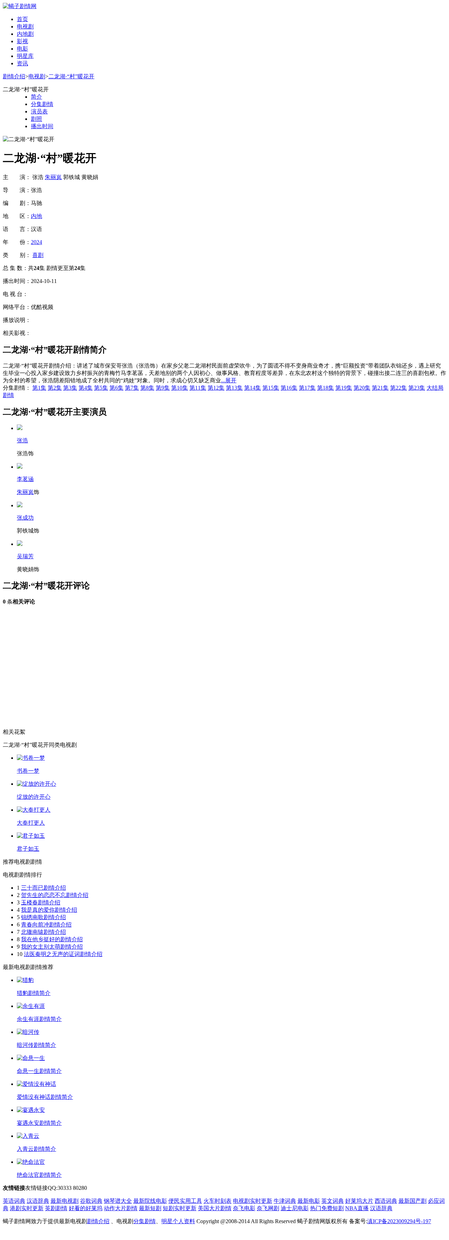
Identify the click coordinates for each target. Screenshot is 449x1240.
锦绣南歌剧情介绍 (43, 917)
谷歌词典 (91, 1201)
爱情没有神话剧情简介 (45, 1097)
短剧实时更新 (179, 1208)
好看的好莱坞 (85, 1208)
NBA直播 (357, 1208)
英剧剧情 (56, 1208)
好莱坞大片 (359, 1201)
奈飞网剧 (268, 1208)
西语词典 (386, 1201)
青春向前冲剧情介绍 (46, 925)
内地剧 (25, 34)
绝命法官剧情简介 (39, 1175)
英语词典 (14, 1201)
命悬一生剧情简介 (39, 1071)
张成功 (25, 518)
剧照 (36, 119)
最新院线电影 (150, 1201)
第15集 (270, 388)
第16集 (289, 388)
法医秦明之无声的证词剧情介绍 (63, 954)
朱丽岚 (53, 177)
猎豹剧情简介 (34, 993)
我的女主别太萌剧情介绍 (52, 947)
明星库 (25, 56)
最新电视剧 (65, 1201)
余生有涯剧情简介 (39, 1019)
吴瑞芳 (25, 556)
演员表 (39, 111)
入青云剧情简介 (36, 1149)
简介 (36, 97)
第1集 (39, 388)
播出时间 (42, 126)
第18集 (325, 388)
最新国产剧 (412, 1201)
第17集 (307, 388)
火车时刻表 (217, 1201)
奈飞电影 (244, 1208)
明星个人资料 (178, 1221)
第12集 (216, 388)
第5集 (101, 388)
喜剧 (37, 255)
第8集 (147, 388)
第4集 (86, 388)
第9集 (163, 388)
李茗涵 (25, 479)
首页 (22, 19)
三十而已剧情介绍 (43, 888)
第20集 (362, 388)
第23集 (416, 388)
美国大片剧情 (215, 1208)
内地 (36, 216)
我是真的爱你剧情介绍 (49, 910)
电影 (22, 49)
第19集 (343, 388)
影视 (22, 41)
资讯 (22, 63)
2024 (36, 242)
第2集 (55, 388)
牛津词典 (285, 1201)
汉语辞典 (38, 1201)
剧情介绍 (14, 76)
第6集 (116, 388)
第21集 (380, 388)
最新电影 (308, 1201)
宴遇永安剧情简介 (39, 1123)
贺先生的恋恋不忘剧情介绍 (54, 895)
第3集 (70, 388)
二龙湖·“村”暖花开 (71, 76)
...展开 (228, 380)
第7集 (132, 388)
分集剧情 (42, 104)
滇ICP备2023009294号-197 (399, 1221)
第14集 (252, 388)
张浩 (22, 440)
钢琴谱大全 (118, 1201)
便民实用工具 (185, 1201)
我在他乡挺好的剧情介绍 (52, 939)
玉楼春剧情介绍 (40, 902)
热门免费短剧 (327, 1208)
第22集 (398, 388)
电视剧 (25, 26)
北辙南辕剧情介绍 (43, 932)
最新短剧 (150, 1208)
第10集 (179, 388)
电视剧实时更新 (252, 1201)
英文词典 (332, 1201)
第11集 (197, 388)
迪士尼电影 (295, 1208)
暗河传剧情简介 (36, 1045)
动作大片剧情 (121, 1208)
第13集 (234, 388)
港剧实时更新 (26, 1208)
